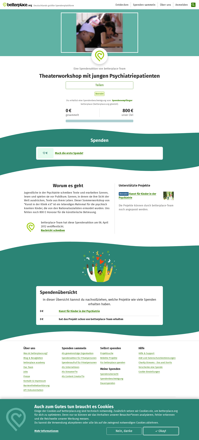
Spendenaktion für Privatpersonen (79, 358)
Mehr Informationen (46, 431)
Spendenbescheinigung (111, 378)
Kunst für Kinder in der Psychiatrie (79, 311)
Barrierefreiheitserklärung (36, 385)
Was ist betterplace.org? (35, 353)
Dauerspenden (107, 383)
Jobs (25, 371)
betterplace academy (34, 362)
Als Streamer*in (70, 371)
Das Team (28, 367)
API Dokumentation (33, 390)
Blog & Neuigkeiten (33, 358)
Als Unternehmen (70, 367)
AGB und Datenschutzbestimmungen (157, 358)
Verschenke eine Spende (151, 367)
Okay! (162, 431)
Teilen (99, 85)
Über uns (165, 4)
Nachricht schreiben (53, 230)
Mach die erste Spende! (69, 153)
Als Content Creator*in (73, 376)
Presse (26, 376)
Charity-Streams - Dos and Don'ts (155, 362)
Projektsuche (106, 353)
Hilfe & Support (146, 353)
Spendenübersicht (109, 374)
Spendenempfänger (122, 100)
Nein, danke (124, 431)
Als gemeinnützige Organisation (77, 353)
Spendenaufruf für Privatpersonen (79, 362)
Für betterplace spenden (112, 362)
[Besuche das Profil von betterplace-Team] (99, 56)
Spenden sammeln (144, 4)
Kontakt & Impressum (34, 381)
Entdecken (122, 4)
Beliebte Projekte (108, 358)
